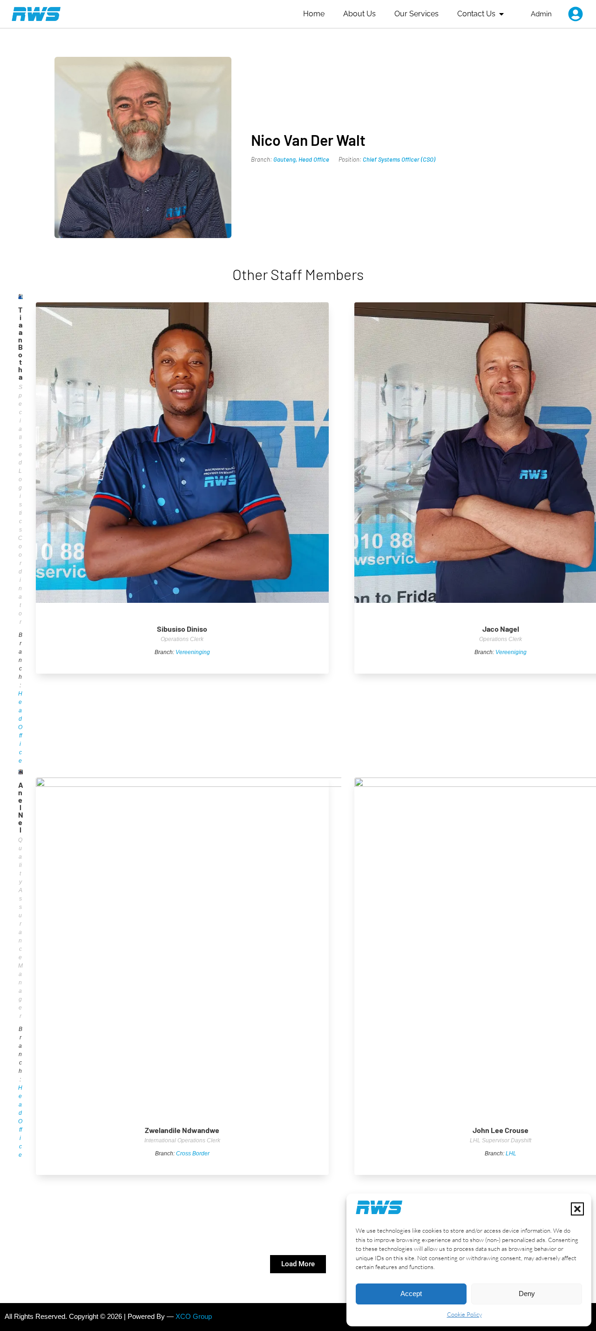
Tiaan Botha (20, 343)
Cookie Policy (464, 1314)
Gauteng (284, 159)
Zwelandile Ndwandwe (182, 1130)
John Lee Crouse (500, 1130)
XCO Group (194, 1316)
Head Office (313, 159)
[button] (577, 1209)
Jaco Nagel (500, 628)
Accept (411, 1293)
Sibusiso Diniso (182, 628)
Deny (527, 1293)
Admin (541, 14)
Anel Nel (20, 807)
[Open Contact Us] (501, 14)
